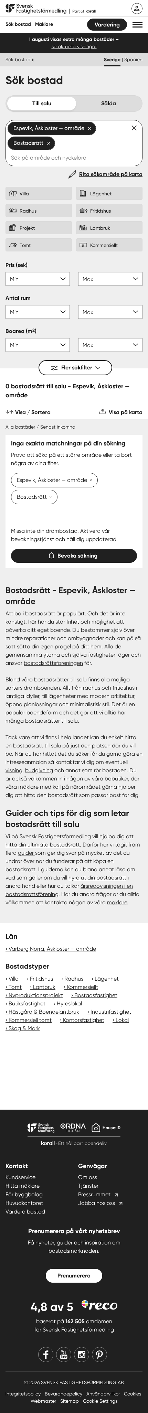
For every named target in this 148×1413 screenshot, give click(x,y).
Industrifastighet (111, 1011)
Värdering (107, 24)
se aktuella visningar (74, 46)
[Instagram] (81, 1354)
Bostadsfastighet (95, 995)
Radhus (73, 978)
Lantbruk (44, 987)
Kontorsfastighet (83, 1020)
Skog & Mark (24, 1028)
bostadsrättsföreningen (53, 663)
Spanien (133, 59)
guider (26, 853)
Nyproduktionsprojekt (36, 995)
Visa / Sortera (33, 412)
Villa (14, 978)
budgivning (39, 770)
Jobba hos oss (96, 1203)
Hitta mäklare (23, 1186)
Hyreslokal (69, 1003)
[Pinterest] (99, 1354)
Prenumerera (74, 1275)
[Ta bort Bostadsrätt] (49, 497)
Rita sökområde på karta (110, 174)
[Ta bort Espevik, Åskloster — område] (89, 480)
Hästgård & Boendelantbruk (44, 1011)
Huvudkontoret (24, 1203)
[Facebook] (45, 1354)
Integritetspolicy (24, 1393)
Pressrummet (94, 1194)
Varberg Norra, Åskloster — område (52, 949)
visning (14, 770)
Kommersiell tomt (30, 1020)
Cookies (132, 1393)
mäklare (117, 902)
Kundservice (20, 1177)
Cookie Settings (100, 1401)
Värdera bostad (25, 1211)
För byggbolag (24, 1194)
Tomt (15, 987)
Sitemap (70, 1401)
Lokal (122, 1020)
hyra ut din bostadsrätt (97, 877)
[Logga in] (136, 8)
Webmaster (44, 1401)
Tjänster (88, 1186)
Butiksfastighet (27, 1003)
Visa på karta (125, 412)
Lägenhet (107, 978)
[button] (137, 25)
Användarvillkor (103, 1393)
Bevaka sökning (77, 555)
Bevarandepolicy (64, 1393)
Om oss (87, 1177)
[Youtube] (63, 1354)
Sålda (108, 103)
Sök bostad (18, 24)
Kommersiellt (82, 987)
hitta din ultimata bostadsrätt (43, 844)
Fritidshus (41, 978)
